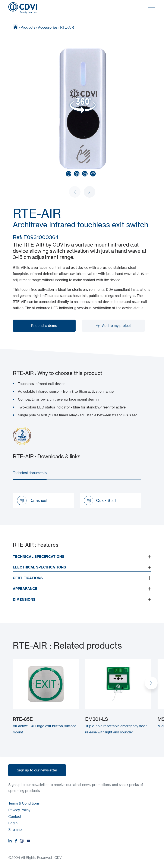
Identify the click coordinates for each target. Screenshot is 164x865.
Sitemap (15, 829)
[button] (89, 192)
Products (28, 27)
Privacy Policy (19, 810)
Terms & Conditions (24, 803)
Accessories (47, 27)
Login (13, 823)
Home (15, 26)
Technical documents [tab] (30, 473)
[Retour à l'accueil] (22, 8)
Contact (14, 816)
